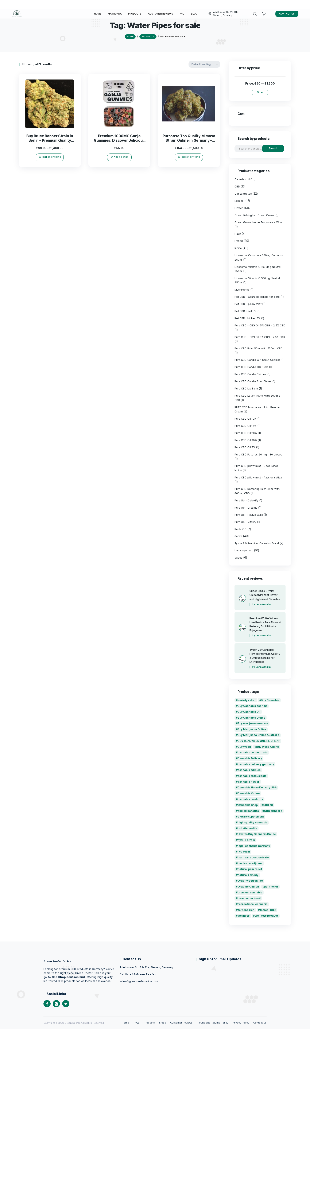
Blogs (162, 1022)
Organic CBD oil (248, 886)
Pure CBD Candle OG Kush (251, 367)
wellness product (266, 915)
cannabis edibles (249, 770)
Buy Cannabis (270, 700)
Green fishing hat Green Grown (255, 215)
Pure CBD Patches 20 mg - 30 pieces (258, 454)
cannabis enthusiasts (252, 775)
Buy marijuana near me (253, 723)
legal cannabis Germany (254, 845)
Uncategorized (244, 550)
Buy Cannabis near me (252, 705)
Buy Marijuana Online (252, 729)
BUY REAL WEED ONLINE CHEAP (259, 740)
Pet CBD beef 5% (245, 311)
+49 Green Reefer (143, 974)
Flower (239, 208)
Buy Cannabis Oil (249, 711)
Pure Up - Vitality (245, 522)
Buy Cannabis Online (251, 717)
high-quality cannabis (252, 822)
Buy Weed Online (267, 746)
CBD (237, 186)
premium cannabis (250, 892)
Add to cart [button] (121, 157)
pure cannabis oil (249, 898)
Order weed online (250, 880)
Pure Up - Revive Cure (249, 514)
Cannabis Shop (248, 805)
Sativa (238, 536)
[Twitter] (65, 1003)
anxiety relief (247, 700)
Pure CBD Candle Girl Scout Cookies (257, 359)
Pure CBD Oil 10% (245, 418)
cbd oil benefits (248, 810)
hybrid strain (246, 840)
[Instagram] (56, 1003)
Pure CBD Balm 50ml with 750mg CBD (258, 348)
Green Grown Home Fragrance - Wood (259, 222)
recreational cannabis (253, 904)
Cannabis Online (249, 793)
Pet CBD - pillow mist (248, 304)
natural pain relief (250, 869)
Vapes (238, 557)
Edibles (239, 200)
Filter (260, 92)
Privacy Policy (240, 1022)
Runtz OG (241, 529)
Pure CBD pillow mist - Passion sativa (258, 477)
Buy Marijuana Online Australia (258, 735)
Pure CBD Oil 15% (245, 425)
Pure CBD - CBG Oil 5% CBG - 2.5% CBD (260, 325)
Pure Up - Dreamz (246, 507)
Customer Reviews (181, 1022)
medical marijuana (250, 863)
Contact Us (260, 1022)
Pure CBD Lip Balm (246, 388)
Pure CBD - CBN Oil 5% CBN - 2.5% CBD (260, 337)
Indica (238, 248)
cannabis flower (248, 781)
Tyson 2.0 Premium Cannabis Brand (257, 543)
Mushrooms (242, 289)
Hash (238, 233)
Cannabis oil (242, 179)
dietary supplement (251, 816)
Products (149, 1022)
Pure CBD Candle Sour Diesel (253, 381)
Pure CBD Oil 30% (246, 440)
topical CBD (268, 910)
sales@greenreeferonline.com (139, 981)
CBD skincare (273, 810)
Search (273, 148)
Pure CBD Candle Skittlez (250, 374)
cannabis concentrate (253, 752)
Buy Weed (244, 746)
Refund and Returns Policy (212, 1022)
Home (125, 1022)
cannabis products (250, 799)
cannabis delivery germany (256, 764)
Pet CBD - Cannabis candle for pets (257, 296)
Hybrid (239, 240)
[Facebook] (47, 1003)
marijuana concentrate (253, 857)
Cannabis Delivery (250, 758)
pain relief (271, 886)
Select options (51, 157)
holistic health (247, 828)
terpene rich (246, 910)
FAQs (136, 1022)
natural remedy (248, 875)
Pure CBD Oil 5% (245, 447)
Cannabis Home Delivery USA (257, 787)
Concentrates (243, 193)
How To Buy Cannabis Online (257, 834)
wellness (243, 915)
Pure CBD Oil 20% (246, 433)
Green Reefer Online (57, 961)
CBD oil (268, 805)
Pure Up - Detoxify (246, 500)
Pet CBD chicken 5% (247, 318)
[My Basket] (264, 14)
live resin (244, 851)
